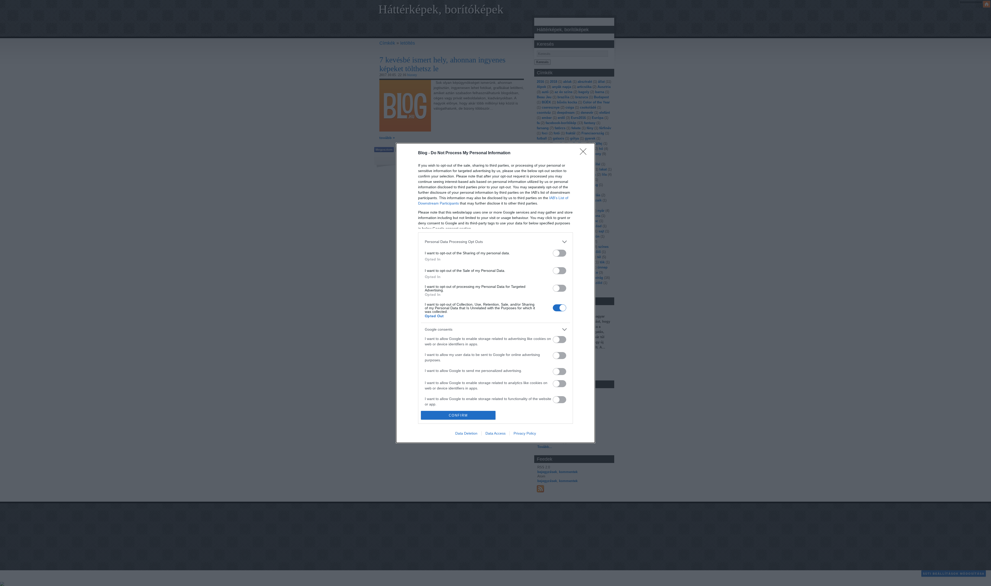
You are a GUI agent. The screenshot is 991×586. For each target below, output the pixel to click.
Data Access (495, 433)
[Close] (585, 153)
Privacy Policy (525, 433)
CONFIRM (458, 415)
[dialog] (495, 293)
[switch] (559, 253)
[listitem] (495, 242)
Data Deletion (466, 433)
